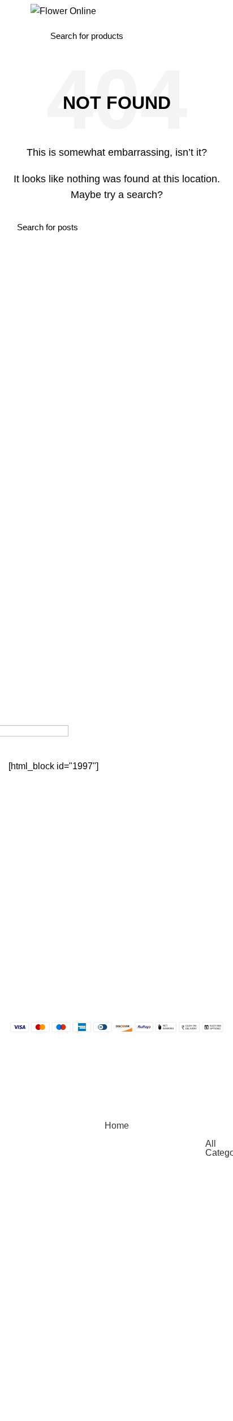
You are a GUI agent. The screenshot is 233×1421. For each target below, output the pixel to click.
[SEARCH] (176, 36)
